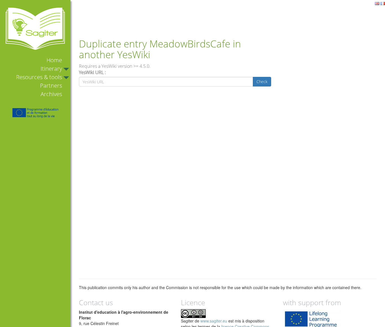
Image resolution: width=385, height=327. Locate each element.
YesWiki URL (91, 72)
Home (54, 60)
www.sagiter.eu (213, 321)
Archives (51, 94)
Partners (51, 85)
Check (261, 81)
